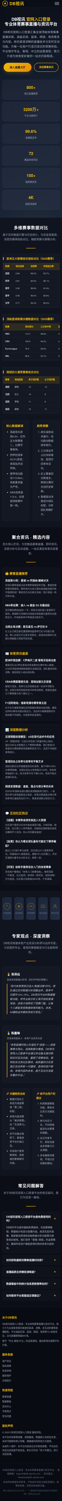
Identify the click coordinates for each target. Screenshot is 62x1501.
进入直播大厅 (17, 67)
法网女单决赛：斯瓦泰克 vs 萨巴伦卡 (26, 626)
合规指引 (6, 1380)
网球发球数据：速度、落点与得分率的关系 (29, 786)
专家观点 (6, 1411)
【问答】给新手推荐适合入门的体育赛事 (28, 867)
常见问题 (6, 1416)
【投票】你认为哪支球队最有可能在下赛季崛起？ (30, 843)
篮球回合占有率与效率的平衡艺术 (24, 761)
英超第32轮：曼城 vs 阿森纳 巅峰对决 (26, 580)
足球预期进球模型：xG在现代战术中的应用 (29, 736)
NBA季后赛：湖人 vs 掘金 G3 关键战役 (27, 605)
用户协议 (6, 1361)
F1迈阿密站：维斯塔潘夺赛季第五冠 (25, 703)
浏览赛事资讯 (46, 67)
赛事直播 (6, 1396)
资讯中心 (6, 1406)
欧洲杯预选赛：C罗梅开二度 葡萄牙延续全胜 (30, 660)
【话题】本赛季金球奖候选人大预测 (25, 820)
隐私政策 (6, 1365)
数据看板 (6, 1401)
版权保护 (6, 1375)
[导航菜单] (57, 3)
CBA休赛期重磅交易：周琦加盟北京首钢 (28, 681)
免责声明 (6, 1370)
